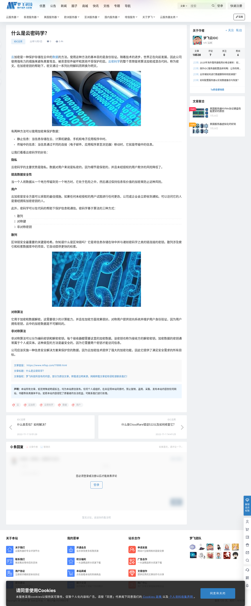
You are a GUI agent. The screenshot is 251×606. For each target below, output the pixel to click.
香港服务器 (30, 17)
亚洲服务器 (90, 17)
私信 (239, 30)
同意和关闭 (218, 593)
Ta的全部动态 (217, 89)
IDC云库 (18, 41)
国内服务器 (111, 17)
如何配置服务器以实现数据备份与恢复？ (216, 80)
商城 (85, 6)
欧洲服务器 (70, 17)
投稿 (241, 16)
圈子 (74, 6)
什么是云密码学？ (35, 370)
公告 (53, 6)
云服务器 (11, 17)
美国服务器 (50, 17)
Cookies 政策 (152, 596)
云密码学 (114, 61)
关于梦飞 (147, 17)
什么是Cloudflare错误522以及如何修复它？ (148, 424)
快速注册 (236, 5)
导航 (128, 6)
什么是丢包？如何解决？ (32, 424)
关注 (231, 30)
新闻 (64, 6)
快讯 (96, 6)
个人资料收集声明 (181, 596)
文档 (106, 6)
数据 (55, 57)
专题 (117, 6)
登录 (220, 5)
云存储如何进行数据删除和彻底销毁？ (215, 74)
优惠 (42, 6)
